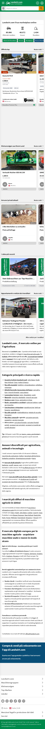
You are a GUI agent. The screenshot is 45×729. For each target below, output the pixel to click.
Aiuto (6, 708)
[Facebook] (11, 701)
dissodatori (27, 395)
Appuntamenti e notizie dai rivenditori (15, 293)
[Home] (14, 3)
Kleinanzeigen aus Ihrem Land (12, 146)
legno (34, 458)
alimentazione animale (23, 458)
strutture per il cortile (27, 479)
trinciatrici (8, 415)
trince (17, 400)
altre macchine (34, 482)
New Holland (9, 382)
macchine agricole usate (32, 354)
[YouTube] (2, 701)
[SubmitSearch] (41, 8)
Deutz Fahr (37, 515)
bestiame (5, 465)
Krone (8, 518)
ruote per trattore (32, 402)
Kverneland (21, 518)
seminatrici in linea (26, 400)
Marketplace (29, 40)
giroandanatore (29, 385)
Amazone (29, 518)
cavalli (11, 465)
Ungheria (9, 556)
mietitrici (21, 385)
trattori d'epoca (23, 382)
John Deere (31, 380)
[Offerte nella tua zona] (3, 8)
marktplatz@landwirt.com (8, 726)
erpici (21, 395)
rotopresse (8, 387)
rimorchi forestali (13, 392)
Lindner (29, 513)
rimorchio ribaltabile (18, 397)
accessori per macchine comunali (13, 482)
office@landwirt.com (32, 634)
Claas (15, 382)
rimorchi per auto (31, 397)
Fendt (37, 380)
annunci (21, 40)
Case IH (35, 513)
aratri (34, 395)
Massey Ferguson (18, 515)
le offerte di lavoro (29, 467)
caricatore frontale (20, 422)
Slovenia (16, 556)
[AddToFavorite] (34, 56)
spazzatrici (8, 420)
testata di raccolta (35, 412)
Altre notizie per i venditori (35, 337)
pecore (16, 465)
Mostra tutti (38, 49)
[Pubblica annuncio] (37, 3)
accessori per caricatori (17, 425)
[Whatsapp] (19, 701)
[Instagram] (7, 701)
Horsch (36, 518)
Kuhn (4, 518)
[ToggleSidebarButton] (3, 3)
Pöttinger (14, 518)
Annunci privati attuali (9, 200)
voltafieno (38, 385)
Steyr (12, 513)
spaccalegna (24, 392)
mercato (16, 361)
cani (20, 465)
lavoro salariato (14, 470)
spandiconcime (29, 407)
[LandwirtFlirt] (23, 701)
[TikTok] (15, 701)
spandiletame (15, 410)
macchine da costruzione (10, 456)
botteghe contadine (8, 458)
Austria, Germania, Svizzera (33, 553)
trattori (21, 456)
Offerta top (5, 49)
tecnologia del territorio (32, 456)
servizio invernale (18, 420)
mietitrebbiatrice (22, 412)
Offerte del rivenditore (9, 40)
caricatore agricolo (32, 417)
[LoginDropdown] (42, 3)
